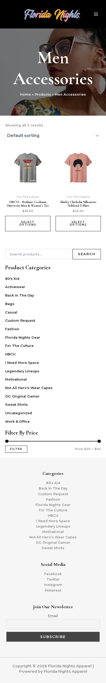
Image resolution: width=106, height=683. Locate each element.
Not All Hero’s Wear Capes (53, 537)
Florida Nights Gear (22, 337)
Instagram (53, 585)
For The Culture (19, 346)
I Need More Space (22, 363)
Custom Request (20, 320)
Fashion (12, 329)
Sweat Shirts (16, 405)
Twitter (53, 579)
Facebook (53, 574)
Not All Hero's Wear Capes (28, 388)
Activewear (15, 287)
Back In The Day (19, 295)
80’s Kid (53, 483)
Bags (9, 304)
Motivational (16, 379)
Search (86, 254)
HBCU (10, 354)
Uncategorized (18, 413)
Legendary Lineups (22, 371)
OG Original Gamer (22, 396)
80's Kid (12, 279)
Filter (16, 449)
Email (53, 616)
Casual (11, 312)
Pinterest (53, 590)
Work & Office (17, 421)
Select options (27, 223)
